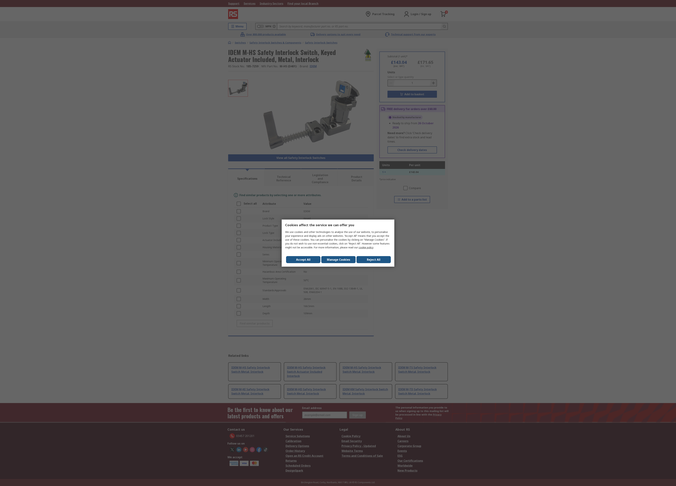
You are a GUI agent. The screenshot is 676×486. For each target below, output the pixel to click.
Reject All (373, 260)
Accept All (303, 260)
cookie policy (366, 247)
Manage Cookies (338, 260)
